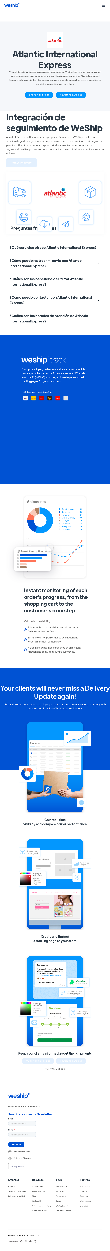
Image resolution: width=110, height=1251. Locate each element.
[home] (11, 5)
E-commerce (61, 1196)
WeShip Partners (38, 1191)
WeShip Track (85, 1186)
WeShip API (36, 1201)
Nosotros (11, 1186)
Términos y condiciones (17, 1191)
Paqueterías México (63, 1211)
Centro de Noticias (39, 1211)
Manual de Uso (37, 1186)
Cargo (58, 1201)
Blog (34, 1196)
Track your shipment (21, 162)
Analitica (83, 1191)
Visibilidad (84, 1206)
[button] (103, 5)
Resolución (84, 1196)
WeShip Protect (62, 1206)
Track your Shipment (38, 1061)
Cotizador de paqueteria (41, 1206)
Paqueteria (60, 1191)
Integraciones (85, 1201)
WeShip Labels (61, 1186)
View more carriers (71, 95)
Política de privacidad (16, 1196)
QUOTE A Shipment (39, 95)
